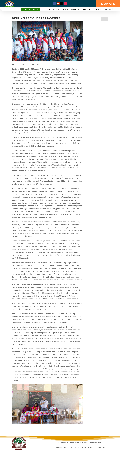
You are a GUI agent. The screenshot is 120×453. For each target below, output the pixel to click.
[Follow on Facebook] (54, 3)
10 (50, 419)
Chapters (66, 9)
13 (55, 419)
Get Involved (97, 9)
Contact (108, 9)
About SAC (55, 9)
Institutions (75, 9)
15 (58, 419)
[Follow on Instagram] (65, 3)
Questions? (87, 9)
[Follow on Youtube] (58, 3)
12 (53, 419)
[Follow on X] (61, 3)
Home (48, 9)
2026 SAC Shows (30, 9)
